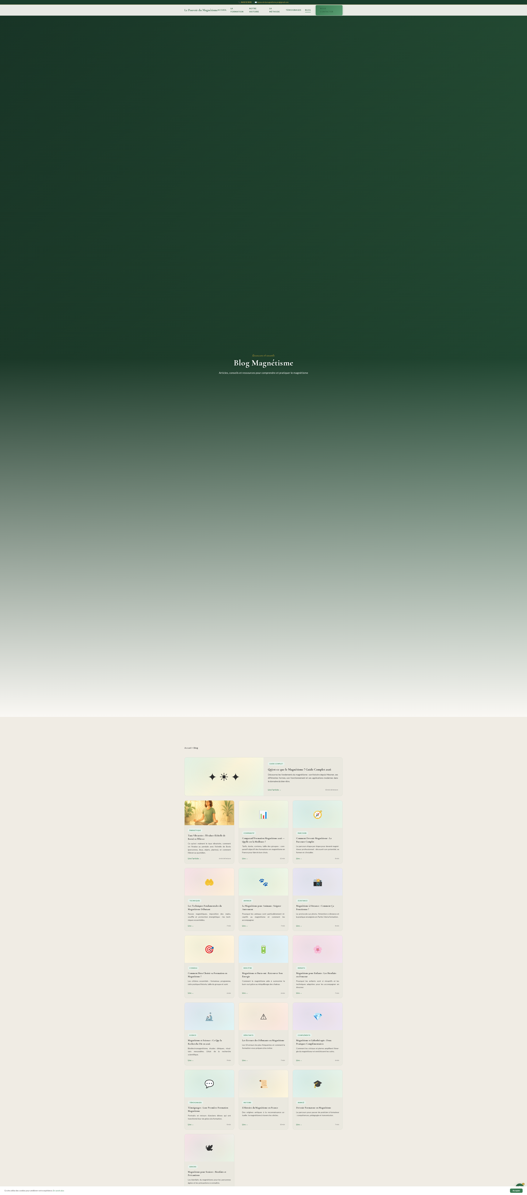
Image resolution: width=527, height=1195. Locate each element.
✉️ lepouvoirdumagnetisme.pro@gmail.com (272, 2)
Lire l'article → (274, 790)
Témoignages (293, 10)
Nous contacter (326, 10)
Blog (308, 10)
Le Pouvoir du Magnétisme (201, 10)
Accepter (516, 1191)
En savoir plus (58, 1191)
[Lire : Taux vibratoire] (209, 813)
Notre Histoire (254, 10)
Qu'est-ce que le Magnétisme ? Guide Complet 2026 (299, 769)
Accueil (222, 10)
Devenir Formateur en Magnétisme (313, 1107)
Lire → (245, 858)
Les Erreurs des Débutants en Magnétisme (263, 1040)
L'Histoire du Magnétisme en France (260, 1107)
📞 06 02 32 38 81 (245, 2)
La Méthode (274, 10)
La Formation (237, 10)
